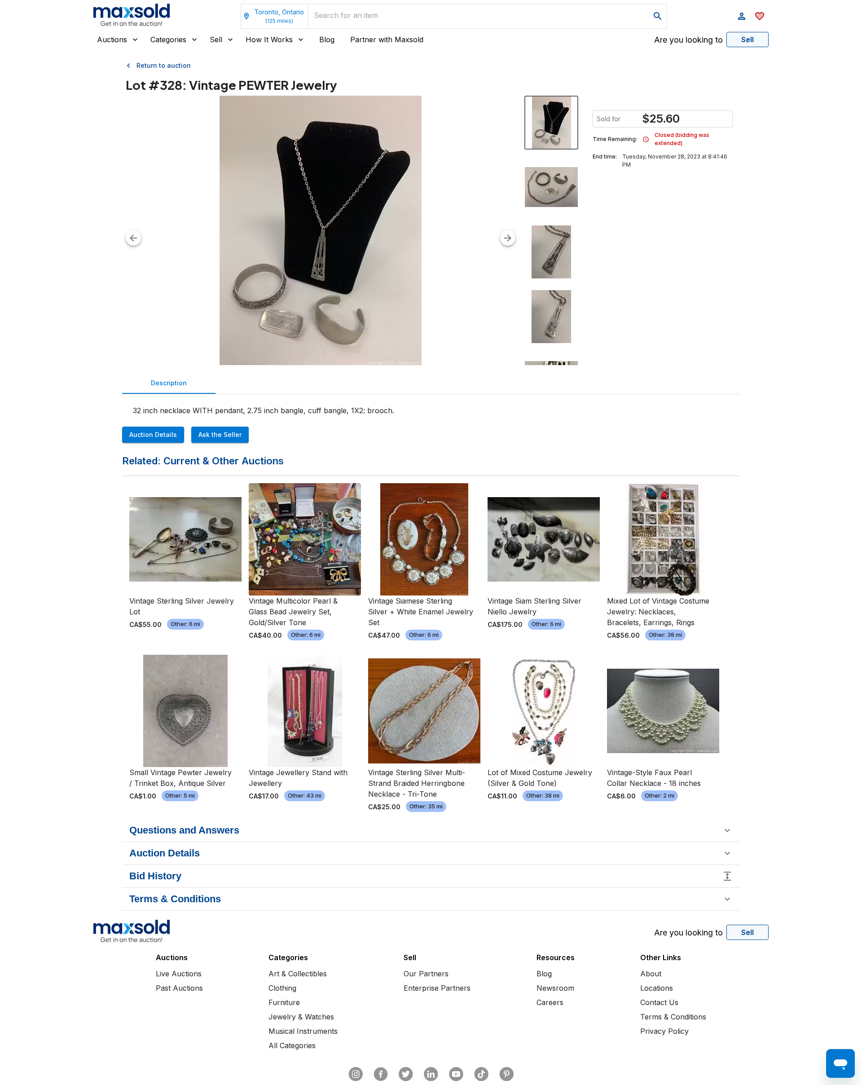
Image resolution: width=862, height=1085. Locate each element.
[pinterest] (506, 1074)
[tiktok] (481, 1074)
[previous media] (133, 238)
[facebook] (380, 1074)
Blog (326, 39)
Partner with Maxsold (386, 39)
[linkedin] (431, 1074)
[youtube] (456, 1074)
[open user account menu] (742, 16)
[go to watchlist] (760, 16)
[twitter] (406, 1074)
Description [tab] (169, 383)
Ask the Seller (220, 434)
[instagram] (355, 1074)
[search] (658, 16)
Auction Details (153, 434)
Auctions (112, 39)
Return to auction (163, 65)
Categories (168, 39)
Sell (216, 39)
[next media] (507, 238)
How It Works (269, 39)
